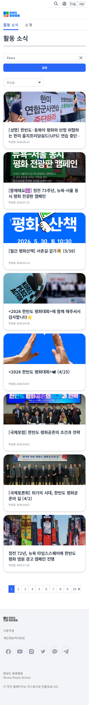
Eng (73, 4)
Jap (81, 4)
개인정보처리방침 (14, 638)
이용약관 (8, 630)
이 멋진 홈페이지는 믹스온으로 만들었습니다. (31, 686)
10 (74, 589)
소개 (28, 24)
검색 (44, 68)
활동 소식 (10, 24)
